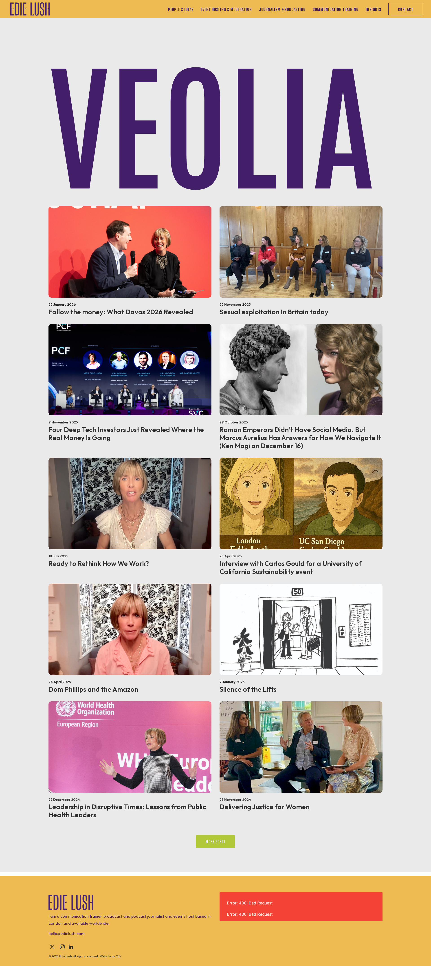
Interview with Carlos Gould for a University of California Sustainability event (291, 567)
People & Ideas (181, 9)
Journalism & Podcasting (282, 9)
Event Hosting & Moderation (226, 9)
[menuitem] (182, 9)
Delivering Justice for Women (265, 806)
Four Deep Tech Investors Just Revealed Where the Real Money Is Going (126, 433)
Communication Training (335, 9)
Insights (373, 9)
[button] (129, 252)
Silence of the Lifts (248, 689)
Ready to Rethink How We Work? (98, 563)
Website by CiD (110, 956)
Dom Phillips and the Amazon (93, 689)
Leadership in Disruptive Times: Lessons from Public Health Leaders (127, 810)
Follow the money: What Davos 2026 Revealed (120, 312)
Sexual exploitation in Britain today (274, 312)
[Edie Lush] (30, 9)
